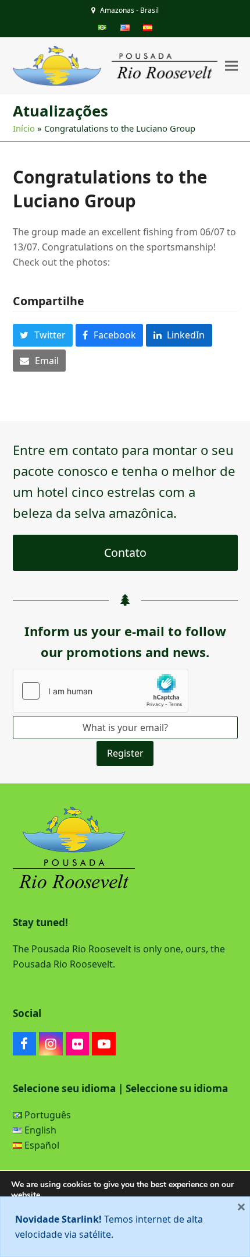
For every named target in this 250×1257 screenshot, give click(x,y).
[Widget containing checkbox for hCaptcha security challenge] (100, 691)
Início (24, 128)
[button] (231, 66)
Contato (125, 552)
